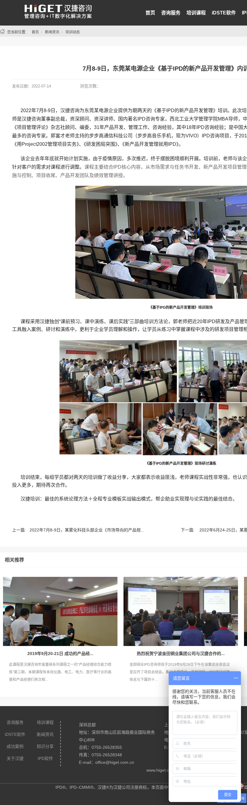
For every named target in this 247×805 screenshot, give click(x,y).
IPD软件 (45, 758)
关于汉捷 (15, 758)
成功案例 (15, 746)
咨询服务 (170, 12)
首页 (150, 12)
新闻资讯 (52, 32)
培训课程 (196, 12)
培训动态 (72, 32)
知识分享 (45, 746)
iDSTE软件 (224, 12)
